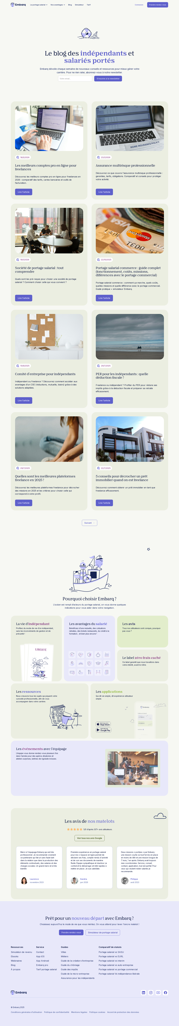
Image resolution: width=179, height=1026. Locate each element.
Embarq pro (42, 965)
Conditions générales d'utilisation (26, 1012)
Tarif (89, 5)
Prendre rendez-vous (157, 5)
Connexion (139, 5)
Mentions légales (79, 1012)
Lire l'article (23, 192)
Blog (70, 5)
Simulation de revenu (21, 952)
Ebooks (14, 956)
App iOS (40, 956)
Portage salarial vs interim (111, 960)
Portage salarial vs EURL (111, 956)
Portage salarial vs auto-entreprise (116, 965)
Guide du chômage (70, 965)
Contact (40, 952)
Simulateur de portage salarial (103, 932)
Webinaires (16, 960)
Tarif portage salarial (46, 969)
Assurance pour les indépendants (77, 978)
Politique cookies (97, 1012)
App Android (42, 960)
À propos (15, 969)
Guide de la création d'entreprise (77, 960)
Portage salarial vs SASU (111, 952)
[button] (39, 5)
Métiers (64, 956)
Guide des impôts (69, 969)
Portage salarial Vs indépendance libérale (119, 973)
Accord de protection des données (123, 1012)
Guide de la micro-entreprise (75, 973)
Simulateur (79, 5)
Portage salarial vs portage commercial (118, 969)
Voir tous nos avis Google (89, 838)
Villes (63, 952)
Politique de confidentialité (56, 1012)
